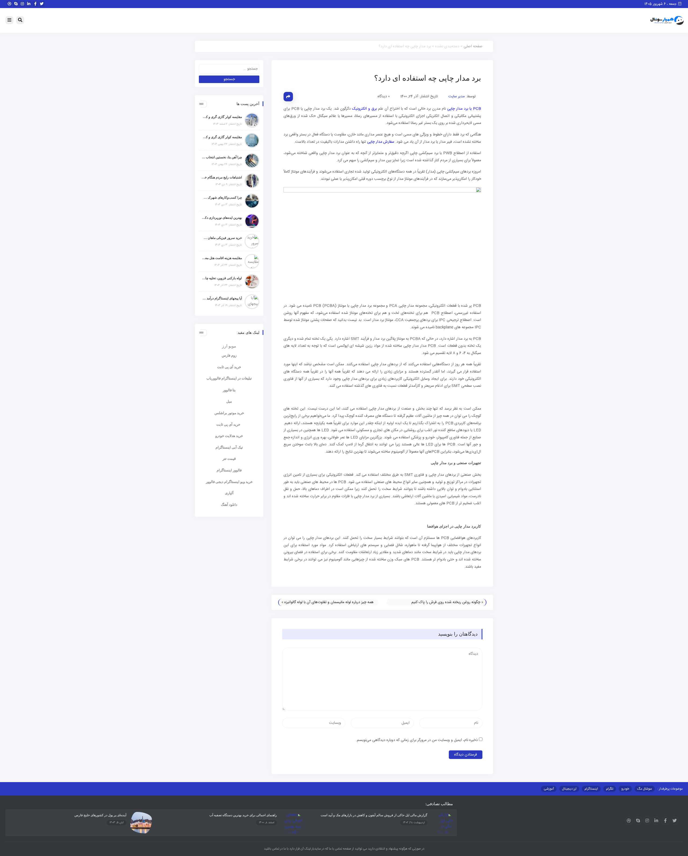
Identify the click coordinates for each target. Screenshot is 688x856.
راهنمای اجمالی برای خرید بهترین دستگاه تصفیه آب (243, 815)
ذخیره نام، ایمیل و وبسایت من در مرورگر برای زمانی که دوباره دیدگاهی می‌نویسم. (417, 740)
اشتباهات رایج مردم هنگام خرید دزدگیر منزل (222, 177)
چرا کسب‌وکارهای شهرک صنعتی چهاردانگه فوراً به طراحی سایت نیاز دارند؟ (222, 197)
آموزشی (549, 788)
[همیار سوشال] (667, 20)
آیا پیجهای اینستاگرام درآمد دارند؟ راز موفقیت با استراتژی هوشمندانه (222, 298)
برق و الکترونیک (364, 109)
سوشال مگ (644, 788)
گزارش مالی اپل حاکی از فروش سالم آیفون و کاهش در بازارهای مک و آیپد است (374, 815)
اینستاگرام (591, 788)
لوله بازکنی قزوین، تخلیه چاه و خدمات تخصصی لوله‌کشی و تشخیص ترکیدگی (222, 278)
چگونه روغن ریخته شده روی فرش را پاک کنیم (445, 602)
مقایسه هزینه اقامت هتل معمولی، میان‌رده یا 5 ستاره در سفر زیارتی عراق (222, 258)
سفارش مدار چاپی (380, 142)
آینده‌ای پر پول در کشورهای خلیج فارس (100, 815)
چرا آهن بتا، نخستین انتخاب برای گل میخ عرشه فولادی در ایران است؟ (222, 157)
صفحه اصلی (473, 46)
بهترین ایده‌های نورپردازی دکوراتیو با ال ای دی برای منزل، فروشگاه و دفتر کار (222, 218)
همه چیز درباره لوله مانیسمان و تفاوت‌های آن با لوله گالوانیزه (329, 602)
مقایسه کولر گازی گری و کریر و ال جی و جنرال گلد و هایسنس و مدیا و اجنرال (222, 117)
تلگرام (609, 788)
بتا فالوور (229, 390)
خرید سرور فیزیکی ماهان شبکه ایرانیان (222, 238)
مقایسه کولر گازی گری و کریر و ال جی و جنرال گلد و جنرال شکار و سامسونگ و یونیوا (222, 137)
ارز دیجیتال (569, 788)
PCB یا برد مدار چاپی (464, 109)
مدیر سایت (456, 96)
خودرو (625, 788)
